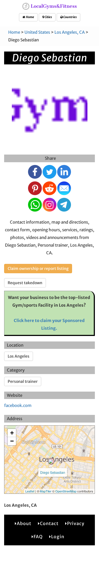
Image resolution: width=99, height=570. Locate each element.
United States (37, 32)
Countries (70, 17)
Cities (48, 17)
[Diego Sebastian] (51, 461)
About (24, 523)
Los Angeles (18, 356)
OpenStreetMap (65, 491)
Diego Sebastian (52, 472)
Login (57, 536)
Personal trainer (23, 381)
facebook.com (18, 405)
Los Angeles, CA (69, 32)
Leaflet (29, 491)
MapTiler (45, 491)
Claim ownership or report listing (38, 268)
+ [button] (12, 432)
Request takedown (25, 282)
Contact (49, 523)
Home (29, 17)
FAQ (38, 536)
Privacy (75, 523)
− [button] (12, 441)
